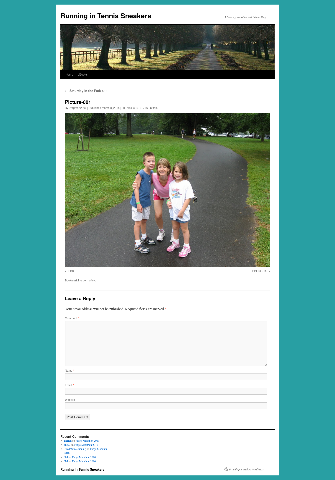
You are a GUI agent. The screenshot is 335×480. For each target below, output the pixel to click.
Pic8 (71, 271)
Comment (72, 318)
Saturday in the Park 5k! (86, 90)
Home (69, 74)
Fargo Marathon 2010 (87, 440)
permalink (89, 280)
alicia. (67, 444)
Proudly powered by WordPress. (246, 469)
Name (69, 370)
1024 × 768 (142, 108)
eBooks (83, 74)
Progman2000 (78, 108)
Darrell (68, 440)
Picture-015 (259, 271)
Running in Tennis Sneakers (105, 15)
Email (69, 385)
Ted (66, 457)
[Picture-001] (167, 190)
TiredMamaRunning (75, 449)
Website (70, 399)
